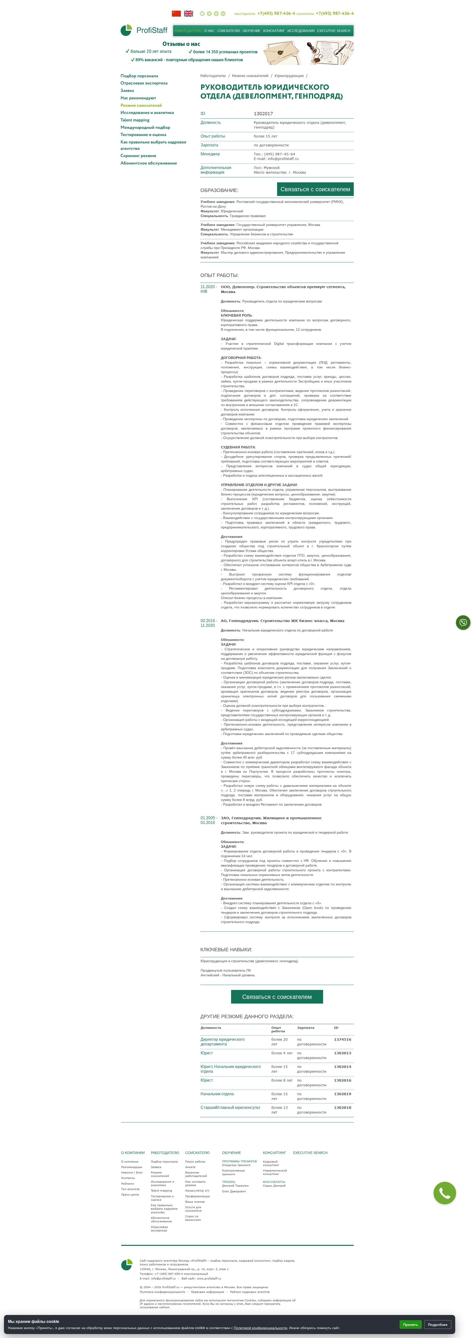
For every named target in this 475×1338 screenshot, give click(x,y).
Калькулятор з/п (197, 1190)
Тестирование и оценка (143, 135)
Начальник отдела (217, 1094)
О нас (209, 31)
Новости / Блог (132, 1172)
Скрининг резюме (138, 156)
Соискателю (228, 31)
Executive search (333, 31)
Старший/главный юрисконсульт (230, 1107)
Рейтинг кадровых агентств (250, 1291)
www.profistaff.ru (209, 1278)
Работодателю (188, 31)
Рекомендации (131, 1167)
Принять (410, 1324)
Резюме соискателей (141, 106)
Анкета (190, 1167)
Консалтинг (274, 31)
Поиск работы (195, 1161)
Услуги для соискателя (193, 1208)
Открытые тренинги (236, 1165)
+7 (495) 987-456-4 (169, 1273)
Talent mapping (134, 120)
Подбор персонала (139, 76)
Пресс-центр (130, 1194)
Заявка (127, 91)
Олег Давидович (234, 1191)
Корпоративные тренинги (233, 1172)
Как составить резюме (195, 1183)
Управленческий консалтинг (275, 1172)
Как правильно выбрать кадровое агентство (153, 145)
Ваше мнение (195, 1201)
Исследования (300, 31)
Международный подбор (145, 128)
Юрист (207, 1053)
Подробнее (438, 1324)
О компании (130, 1161)
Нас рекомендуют (138, 98)
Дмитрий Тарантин (235, 1185)
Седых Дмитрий (274, 1185)
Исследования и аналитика (147, 113)
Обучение (252, 31)
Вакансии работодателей (196, 1174)
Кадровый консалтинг (271, 1163)
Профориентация (197, 1196)
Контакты (128, 1177)
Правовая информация (207, 1291)
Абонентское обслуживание (148, 163)
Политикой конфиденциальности (260, 1327)
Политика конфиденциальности (162, 1291)
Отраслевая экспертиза (143, 83)
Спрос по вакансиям (193, 1218)
